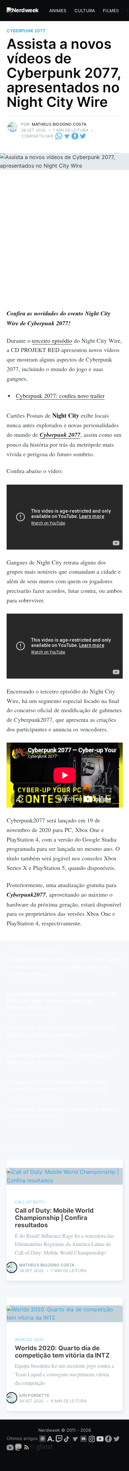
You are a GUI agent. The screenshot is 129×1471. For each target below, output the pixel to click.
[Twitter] (82, 136)
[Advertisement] (64, 240)
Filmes (111, 10)
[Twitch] (59, 1438)
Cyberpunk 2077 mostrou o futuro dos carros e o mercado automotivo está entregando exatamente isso (64, 966)
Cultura (84, 10)
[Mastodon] (19, 1447)
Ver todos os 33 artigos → (38, 1145)
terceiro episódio (52, 340)
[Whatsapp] (59, 136)
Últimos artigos (22, 1438)
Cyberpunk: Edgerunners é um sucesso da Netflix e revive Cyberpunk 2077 (60, 1032)
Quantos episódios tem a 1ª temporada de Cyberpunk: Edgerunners (60, 1059)
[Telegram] (67, 136)
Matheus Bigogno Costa (59, 124)
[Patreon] (42, 1438)
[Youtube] (100, 1438)
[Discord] (83, 1438)
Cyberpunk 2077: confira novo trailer (60, 396)
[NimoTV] (11, 1447)
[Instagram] (91, 1438)
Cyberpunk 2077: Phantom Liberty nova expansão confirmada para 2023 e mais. (57, 1086)
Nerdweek (49, 1430)
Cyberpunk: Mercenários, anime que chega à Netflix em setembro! (63, 1113)
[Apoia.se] (51, 1438)
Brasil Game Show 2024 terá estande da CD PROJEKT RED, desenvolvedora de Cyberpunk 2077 (62, 1000)
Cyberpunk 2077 (26, 30)
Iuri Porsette (34, 1395)
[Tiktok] (67, 1438)
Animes (57, 10)
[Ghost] (42, 1447)
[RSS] (27, 1447)
